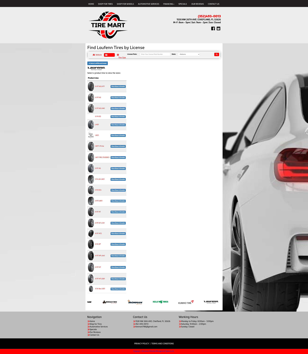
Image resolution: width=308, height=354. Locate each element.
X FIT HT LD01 (100, 279)
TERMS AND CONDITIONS (162, 343)
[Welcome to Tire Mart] (108, 25)
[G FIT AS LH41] (91, 108)
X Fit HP (98, 244)
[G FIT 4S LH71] (91, 86)
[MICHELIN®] (165, 302)
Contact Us (213, 4)
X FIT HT (98, 267)
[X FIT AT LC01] (91, 223)
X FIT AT (98, 212)
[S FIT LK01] (91, 201)
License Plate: (132, 54)
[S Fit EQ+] (91, 190)
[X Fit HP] (91, 244)
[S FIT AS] (91, 168)
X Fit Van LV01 (100, 289)
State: (174, 54)
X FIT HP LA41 (100, 256)
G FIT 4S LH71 (100, 86)
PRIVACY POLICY (141, 343)
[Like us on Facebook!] (213, 28)
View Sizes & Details (118, 86)
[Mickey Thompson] (191, 302)
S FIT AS (98, 168)
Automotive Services (148, 4)
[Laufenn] (89, 302)
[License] (109, 55)
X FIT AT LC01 (100, 223)
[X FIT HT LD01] (91, 278)
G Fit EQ (98, 116)
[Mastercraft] (140, 302)
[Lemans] (114, 302)
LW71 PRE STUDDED (102, 157)
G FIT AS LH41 (100, 108)
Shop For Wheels (125, 4)
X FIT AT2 (98, 233)
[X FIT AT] (91, 212)
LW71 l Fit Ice (99, 146)
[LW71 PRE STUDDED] (91, 157)
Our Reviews (197, 4)
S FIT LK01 (98, 201)
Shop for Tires (105, 4)
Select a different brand (98, 63)
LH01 (97, 124)
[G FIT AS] (91, 97)
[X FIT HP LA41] (91, 255)
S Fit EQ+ (98, 190)
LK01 (97, 135)
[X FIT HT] (91, 267)
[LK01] (91, 135)
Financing (168, 4)
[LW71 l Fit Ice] (91, 146)
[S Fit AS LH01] (91, 179)
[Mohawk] (216, 302)
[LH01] (91, 124)
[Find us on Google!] (218, 28)
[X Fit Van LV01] (91, 289)
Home (91, 4)
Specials (182, 4)
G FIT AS (98, 97)
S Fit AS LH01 (99, 179)
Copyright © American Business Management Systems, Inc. (154, 351)
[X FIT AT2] (91, 233)
